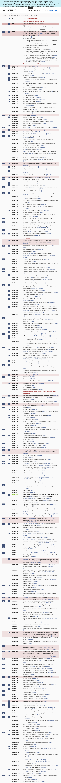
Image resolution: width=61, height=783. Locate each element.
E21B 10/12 (15, 261)
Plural (24, 151)
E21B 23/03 (45, 572)
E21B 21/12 (15, 547)
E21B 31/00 (15, 676)
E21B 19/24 (15, 516)
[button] (9, 18)
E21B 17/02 (15, 409)
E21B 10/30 (15, 292)
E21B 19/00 (15, 450)
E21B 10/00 (15, 240)
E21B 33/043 (51, 707)
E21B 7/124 (15, 197)
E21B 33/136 (15, 781)
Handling (25, 450)
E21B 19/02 (15, 455)
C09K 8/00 (28, 60)
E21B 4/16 (15, 151)
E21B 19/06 (15, 459)
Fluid (24, 132)
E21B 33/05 (15, 726)
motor (43, 411)
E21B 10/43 (15, 314)
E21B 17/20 (15, 445)
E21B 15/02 (15, 397)
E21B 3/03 (15, 121)
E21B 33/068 (15, 734)
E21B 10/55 (15, 334)
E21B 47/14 (26, 649)
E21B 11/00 (15, 375)
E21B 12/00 (15, 383)
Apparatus (36, 451)
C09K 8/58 (42, 61)
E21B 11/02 (26, 137)
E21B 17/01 (15, 407)
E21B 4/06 (15, 136)
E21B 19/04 (15, 457)
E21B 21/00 (15, 518)
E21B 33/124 (15, 754)
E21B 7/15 (15, 212)
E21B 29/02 (15, 658)
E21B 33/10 (15, 746)
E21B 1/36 (15, 107)
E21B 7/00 (15, 177)
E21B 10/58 (15, 347)
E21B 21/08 (15, 539)
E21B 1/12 (15, 74)
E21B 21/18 (15, 555)
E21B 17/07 (15, 429)
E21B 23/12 (15, 591)
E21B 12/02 (15, 385)
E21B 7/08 (15, 187)
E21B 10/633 (15, 363)
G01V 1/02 (47, 649)
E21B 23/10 (15, 589)
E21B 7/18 (15, 218)
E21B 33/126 (15, 758)
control (45, 541)
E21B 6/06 (15, 171)
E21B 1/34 (15, 103)
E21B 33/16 (52, 748)
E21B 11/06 (15, 381)
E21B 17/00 (15, 403)
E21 (13, 23)
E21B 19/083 (15, 473)
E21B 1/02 (15, 68)
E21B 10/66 (15, 370)
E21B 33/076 (35, 709)
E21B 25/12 (15, 622)
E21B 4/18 (15, 157)
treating (54, 57)
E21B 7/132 (15, 204)
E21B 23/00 (15, 559)
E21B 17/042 (15, 417)
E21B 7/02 (15, 179)
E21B (13, 31)
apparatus (32, 64)
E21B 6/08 (15, 175)
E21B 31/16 (15, 694)
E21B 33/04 (15, 717)
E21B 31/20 (15, 698)
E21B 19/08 (15, 463)
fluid (52, 91)
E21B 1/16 (15, 79)
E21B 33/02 (15, 703)
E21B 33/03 (15, 705)
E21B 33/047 (51, 720)
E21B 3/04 (15, 125)
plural (27, 361)
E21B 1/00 (15, 66)
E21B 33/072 (15, 738)
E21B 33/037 (15, 711)
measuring (46, 647)
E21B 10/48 (50, 245)
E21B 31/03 (30, 522)
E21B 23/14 (15, 593)
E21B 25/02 (15, 601)
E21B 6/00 (15, 163)
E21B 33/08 (15, 744)
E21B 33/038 (15, 713)
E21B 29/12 (15, 672)
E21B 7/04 (15, 183)
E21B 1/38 (51, 74)
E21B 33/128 (15, 765)
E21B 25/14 (15, 624)
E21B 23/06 (50, 564)
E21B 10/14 (15, 263)
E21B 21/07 (15, 537)
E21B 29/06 (15, 664)
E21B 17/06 (15, 427)
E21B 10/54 (15, 332)
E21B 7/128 (15, 200)
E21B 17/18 (15, 443)
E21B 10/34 (15, 296)
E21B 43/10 (34, 562)
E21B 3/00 (15, 115)
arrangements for (38, 646)
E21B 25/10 (15, 618)
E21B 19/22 (47, 463)
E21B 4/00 (15, 130)
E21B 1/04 (15, 70)
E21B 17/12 (15, 437)
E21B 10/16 (15, 267)
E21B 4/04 (15, 134)
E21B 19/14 (15, 494)
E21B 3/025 (15, 119)
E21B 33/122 (15, 752)
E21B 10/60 (52, 310)
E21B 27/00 (50, 242)
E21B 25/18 (15, 628)
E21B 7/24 (15, 226)
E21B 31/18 (15, 696)
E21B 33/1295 (16, 773)
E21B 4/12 (33, 134)
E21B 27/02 (15, 637)
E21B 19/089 (15, 483)
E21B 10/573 (15, 342)
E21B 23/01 (15, 564)
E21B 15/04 (47, 397)
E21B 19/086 (15, 477)
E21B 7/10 (15, 191)
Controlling (26, 539)
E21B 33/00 (15, 701)
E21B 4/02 (15, 132)
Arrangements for (27, 523)
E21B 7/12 (15, 193)
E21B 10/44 (15, 318)
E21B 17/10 (15, 435)
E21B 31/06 (15, 680)
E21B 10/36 (15, 299)
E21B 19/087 (49, 477)
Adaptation (27, 127)
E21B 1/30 (15, 99)
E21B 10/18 (15, 269)
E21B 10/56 (15, 336)
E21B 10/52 (15, 329)
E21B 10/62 (35, 312)
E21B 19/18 (15, 508)
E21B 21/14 (15, 551)
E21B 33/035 (15, 707)
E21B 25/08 (15, 612)
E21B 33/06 (15, 730)
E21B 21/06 (15, 533)
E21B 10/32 (15, 294)
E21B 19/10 (15, 490)
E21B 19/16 (15, 504)
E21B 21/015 (15, 527)
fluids (49, 269)
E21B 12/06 (15, 389)
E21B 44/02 (41, 465)
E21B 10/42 (15, 306)
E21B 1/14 (15, 77)
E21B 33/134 (45, 748)
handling (35, 523)
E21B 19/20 (27, 498)
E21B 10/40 (34, 288)
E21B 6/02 (15, 167)
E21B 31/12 (15, 688)
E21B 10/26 (32, 253)
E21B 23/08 (53, 579)
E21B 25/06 (15, 608)
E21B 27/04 (15, 641)
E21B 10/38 (15, 302)
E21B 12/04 (15, 387)
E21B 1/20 (15, 87)
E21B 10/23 (15, 277)
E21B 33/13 (15, 775)
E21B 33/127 (15, 762)
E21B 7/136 (15, 206)
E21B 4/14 (15, 149)
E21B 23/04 (15, 579)
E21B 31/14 (15, 691)
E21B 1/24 (15, 91)
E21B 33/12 (15, 748)
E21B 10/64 (34, 357)
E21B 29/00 (15, 651)
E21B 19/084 (15, 475)
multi (49, 153)
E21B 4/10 (15, 143)
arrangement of (38, 314)
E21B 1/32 (15, 101)
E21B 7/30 (30, 231)
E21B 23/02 (44, 564)
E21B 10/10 (15, 259)
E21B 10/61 (15, 353)
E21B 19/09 (50, 193)
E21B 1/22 (15, 89)
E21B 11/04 (15, 379)
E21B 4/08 (15, 139)
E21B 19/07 (15, 461)
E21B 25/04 (15, 605)
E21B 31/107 (15, 684)
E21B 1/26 (15, 95)
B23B (55, 55)
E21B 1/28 (15, 97)
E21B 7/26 (15, 230)
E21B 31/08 (15, 682)
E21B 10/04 (15, 249)
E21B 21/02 (15, 531)
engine (28, 105)
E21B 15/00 (15, 395)
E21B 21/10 (41, 543)
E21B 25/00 (15, 597)
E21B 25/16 (15, 626)
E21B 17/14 (15, 439)
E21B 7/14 (15, 210)
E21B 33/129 (15, 769)
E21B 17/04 (15, 415)
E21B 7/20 (15, 222)
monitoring (33, 539)
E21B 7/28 (15, 233)
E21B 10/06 (15, 251)
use (50, 49)
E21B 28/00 (15, 646)
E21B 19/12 (15, 492)
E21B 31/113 (15, 686)
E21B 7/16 (15, 214)
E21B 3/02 (15, 117)
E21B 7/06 (15, 185)
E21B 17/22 (15, 447)
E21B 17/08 (15, 433)
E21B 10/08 (15, 253)
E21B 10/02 (15, 245)
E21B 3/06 (15, 127)
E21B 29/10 (15, 670)
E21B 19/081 (15, 471)
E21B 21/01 (15, 523)
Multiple (27, 752)
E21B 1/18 (15, 83)
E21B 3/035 (15, 123)
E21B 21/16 (15, 553)
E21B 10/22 (15, 275)
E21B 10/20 (15, 271)
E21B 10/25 (15, 283)
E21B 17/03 (15, 411)
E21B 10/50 (52, 255)
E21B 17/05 (15, 425)
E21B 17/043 (15, 419)
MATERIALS (41, 33)
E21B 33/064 (28, 709)
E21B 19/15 (15, 500)
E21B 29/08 (32, 666)
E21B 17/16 (15, 441)
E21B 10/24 (15, 279)
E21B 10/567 (15, 338)
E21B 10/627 (15, 361)
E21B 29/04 (15, 660)
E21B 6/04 (15, 169)
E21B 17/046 (15, 421)
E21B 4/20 (15, 159)
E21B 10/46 (26, 300)
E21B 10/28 (15, 290)
